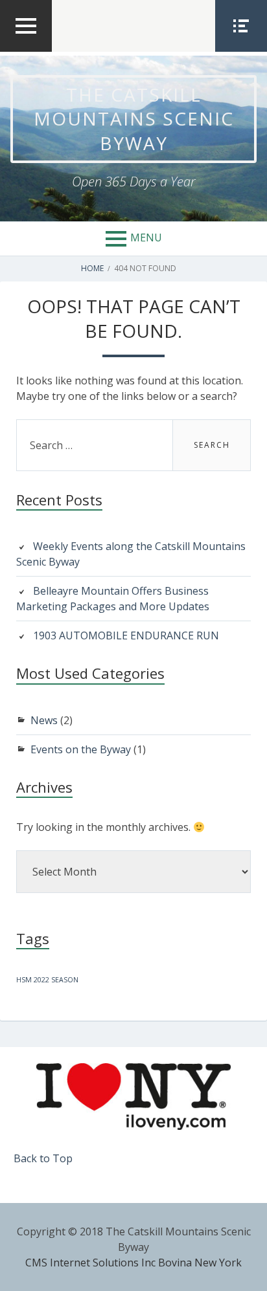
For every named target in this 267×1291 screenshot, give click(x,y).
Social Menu (241, 51)
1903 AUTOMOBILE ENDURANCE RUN (126, 635)
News (44, 720)
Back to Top (43, 1158)
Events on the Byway (80, 749)
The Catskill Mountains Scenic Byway (134, 118)
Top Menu (26, 51)
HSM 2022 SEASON (47, 979)
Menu (146, 237)
